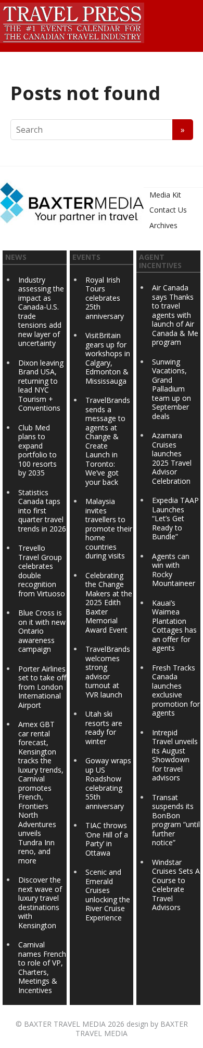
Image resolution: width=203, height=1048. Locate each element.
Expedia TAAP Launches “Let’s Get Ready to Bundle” (175, 518)
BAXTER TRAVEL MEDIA (65, 1024)
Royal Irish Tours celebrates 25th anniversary (104, 298)
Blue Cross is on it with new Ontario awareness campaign (42, 631)
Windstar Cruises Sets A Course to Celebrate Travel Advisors (176, 885)
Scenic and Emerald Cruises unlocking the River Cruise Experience (107, 895)
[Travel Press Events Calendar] (72, 21)
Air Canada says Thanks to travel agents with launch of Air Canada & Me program (175, 315)
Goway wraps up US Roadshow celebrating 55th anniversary (108, 783)
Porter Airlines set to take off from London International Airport (42, 687)
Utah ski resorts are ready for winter (103, 727)
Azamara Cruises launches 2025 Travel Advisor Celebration (172, 458)
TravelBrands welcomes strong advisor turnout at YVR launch (107, 672)
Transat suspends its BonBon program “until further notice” (176, 820)
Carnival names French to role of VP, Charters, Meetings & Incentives (42, 967)
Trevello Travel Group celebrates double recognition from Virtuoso (41, 570)
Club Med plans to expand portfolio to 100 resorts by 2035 (37, 450)
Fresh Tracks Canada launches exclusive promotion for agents (176, 690)
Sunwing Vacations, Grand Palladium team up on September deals (171, 389)
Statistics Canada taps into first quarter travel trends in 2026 (42, 510)
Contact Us (168, 210)
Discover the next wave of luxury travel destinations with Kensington (40, 902)
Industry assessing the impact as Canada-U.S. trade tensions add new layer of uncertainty (41, 311)
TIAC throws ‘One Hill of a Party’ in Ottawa (106, 839)
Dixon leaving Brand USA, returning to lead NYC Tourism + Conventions (41, 385)
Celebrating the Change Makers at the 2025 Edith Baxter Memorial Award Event (108, 602)
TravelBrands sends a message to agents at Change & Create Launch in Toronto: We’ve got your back (107, 441)
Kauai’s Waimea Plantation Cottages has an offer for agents (174, 625)
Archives (163, 225)
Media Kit (165, 195)
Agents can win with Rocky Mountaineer (173, 570)
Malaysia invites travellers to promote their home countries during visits (108, 528)
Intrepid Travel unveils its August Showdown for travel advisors (175, 755)
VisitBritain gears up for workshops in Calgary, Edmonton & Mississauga (107, 358)
